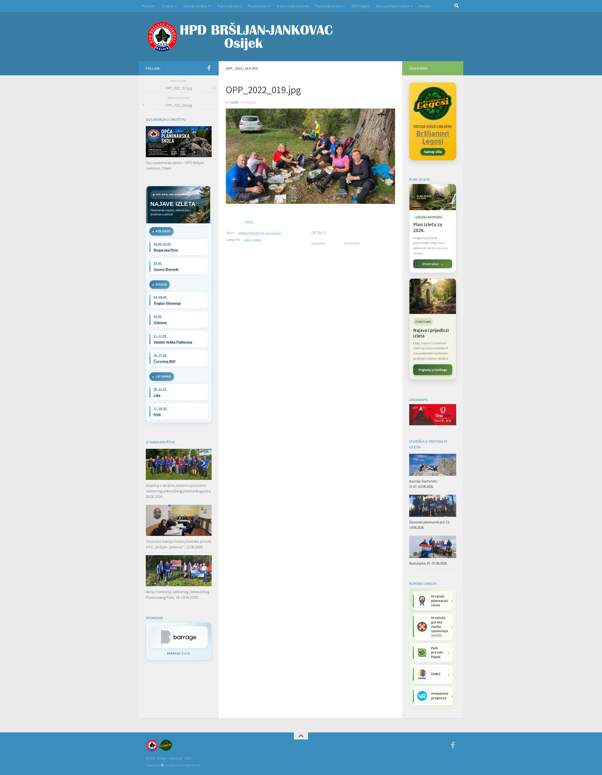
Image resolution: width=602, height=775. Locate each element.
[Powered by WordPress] (162, 765)
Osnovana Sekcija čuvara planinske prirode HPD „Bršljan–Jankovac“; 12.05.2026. (178, 544)
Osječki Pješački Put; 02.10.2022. (259, 233)
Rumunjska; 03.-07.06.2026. (428, 563)
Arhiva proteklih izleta (392, 6)
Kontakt (425, 6)
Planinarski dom (229, 6)
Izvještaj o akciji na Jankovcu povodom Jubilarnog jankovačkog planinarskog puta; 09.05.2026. (178, 491)
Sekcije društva (195, 6)
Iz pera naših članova (292, 6)
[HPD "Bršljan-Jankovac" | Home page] (240, 36)
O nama (168, 6)
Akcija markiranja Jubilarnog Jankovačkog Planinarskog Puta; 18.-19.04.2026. (177, 594)
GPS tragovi (360, 6)
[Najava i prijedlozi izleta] (432, 296)
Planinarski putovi (328, 6)
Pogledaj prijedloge (433, 370)
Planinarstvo (257, 6)
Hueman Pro (192, 765)
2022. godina (252, 239)
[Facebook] (209, 68)
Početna (148, 6)
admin (234, 102)
